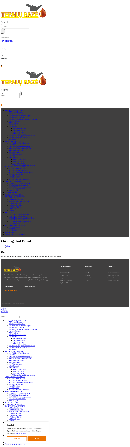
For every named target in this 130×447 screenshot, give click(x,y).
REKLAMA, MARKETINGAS (15, 225)
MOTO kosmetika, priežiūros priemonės (22, 165)
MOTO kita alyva (14, 152)
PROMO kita (13, 231)
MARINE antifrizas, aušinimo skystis (21, 172)
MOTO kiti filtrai (18, 163)
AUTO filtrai (13, 126)
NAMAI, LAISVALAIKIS (14, 194)
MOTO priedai (14, 156)
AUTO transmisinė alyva (17, 114)
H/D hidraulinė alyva (15, 205)
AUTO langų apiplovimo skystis (19, 137)
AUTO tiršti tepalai (15, 121)
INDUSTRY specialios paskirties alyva (21, 218)
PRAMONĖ (9, 212)
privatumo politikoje (20, 433)
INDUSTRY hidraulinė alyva (18, 216)
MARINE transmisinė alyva (18, 170)
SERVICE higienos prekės (17, 189)
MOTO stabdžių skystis (16, 150)
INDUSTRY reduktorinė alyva (19, 214)
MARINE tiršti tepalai (16, 174)
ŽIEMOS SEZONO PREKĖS (15, 234)
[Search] (3, 31)
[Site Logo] (23, 17)
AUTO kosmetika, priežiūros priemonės (22, 136)
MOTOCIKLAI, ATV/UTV (14, 141)
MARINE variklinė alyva (17, 169)
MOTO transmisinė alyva (17, 145)
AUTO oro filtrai (18, 132)
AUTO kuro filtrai (19, 130)
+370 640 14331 (7, 41)
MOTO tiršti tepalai (15, 154)
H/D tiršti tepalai (14, 209)
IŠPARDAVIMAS (11, 232)
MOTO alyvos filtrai (19, 159)
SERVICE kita (13, 190)
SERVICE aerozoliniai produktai (19, 183)
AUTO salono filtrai (19, 134)
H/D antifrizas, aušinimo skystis (19, 201)
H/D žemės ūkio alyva (16, 207)
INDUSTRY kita (14, 223)
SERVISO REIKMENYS (13, 181)
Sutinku (37, 438)
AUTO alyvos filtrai (19, 128)
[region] (26, 432)
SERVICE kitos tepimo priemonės (20, 187)
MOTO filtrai (13, 158)
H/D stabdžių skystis (15, 203)
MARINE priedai (14, 176)
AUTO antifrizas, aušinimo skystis (20, 116)
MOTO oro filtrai (18, 161)
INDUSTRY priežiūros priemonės (20, 221)
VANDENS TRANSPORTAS (15, 167)
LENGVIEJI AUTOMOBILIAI (15, 110)
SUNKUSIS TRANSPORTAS (15, 196)
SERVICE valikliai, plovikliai (18, 185)
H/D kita (12, 211)
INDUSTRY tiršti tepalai (17, 220)
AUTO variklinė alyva (16, 112)
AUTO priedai (13, 123)
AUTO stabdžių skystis (16, 117)
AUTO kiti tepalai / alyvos (17, 125)
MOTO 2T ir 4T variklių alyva (19, 143)
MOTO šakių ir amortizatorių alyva (20, 147)
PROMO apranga (14, 227)
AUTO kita (12, 139)
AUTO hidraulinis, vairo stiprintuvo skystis (23, 119)
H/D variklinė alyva (15, 198)
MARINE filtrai (14, 178)
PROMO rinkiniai (15, 229)
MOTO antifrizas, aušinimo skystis (20, 148)
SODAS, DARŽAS (11, 192)
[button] (4, 22)
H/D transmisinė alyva (16, 200)
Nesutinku (17, 438)
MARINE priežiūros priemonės (19, 179)
